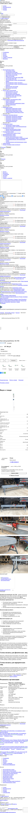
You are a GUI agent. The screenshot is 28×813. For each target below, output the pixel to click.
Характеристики (4, 380)
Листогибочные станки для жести (14, 82)
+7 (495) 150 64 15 (4, 18)
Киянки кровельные (11, 104)
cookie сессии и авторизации (8, 193)
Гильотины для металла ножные (14, 118)
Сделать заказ (4, 207)
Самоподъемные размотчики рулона (15, 112)
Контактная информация (9, 764)
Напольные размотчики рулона (13, 109)
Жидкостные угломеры (11, 93)
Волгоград (13, 302)
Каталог (2, 49)
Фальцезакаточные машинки (13, 94)
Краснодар (23, 300)
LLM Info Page (6, 792)
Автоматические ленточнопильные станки (16, 142)
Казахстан (6, 299)
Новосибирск (7, 300)
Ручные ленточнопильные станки (14, 137)
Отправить (16, 47)
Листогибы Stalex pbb (11, 78)
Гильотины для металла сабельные (14, 116)
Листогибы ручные (10, 71)
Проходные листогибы (11, 87)
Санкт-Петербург (22, 299)
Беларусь (11, 299)
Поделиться (15, 272)
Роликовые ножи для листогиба (13, 95)
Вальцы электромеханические (13, 130)
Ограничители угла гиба (12, 91)
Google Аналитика (17, 196)
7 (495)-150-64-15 (17, 675)
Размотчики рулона (7, 107)
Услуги (4, 53)
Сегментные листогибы (11, 72)
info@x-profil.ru (13, 676)
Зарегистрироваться (5, 27)
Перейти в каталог (4, 215)
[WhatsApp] (5, 373)
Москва (8, 147)
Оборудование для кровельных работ (12, 99)
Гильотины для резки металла (10, 115)
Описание (20, 380)
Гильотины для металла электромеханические (11, 121)
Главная (2, 312)
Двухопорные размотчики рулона (14, 111)
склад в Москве (16, 355)
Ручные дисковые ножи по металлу (11, 144)
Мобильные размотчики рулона (13, 108)
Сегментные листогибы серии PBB (14, 77)
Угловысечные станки (8, 131)
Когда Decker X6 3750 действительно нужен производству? (11, 708)
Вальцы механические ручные (13, 129)
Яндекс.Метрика (7, 196)
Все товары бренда (4, 351)
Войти (10, 25)
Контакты (5, 58)
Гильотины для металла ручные (13, 117)
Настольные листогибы (11, 75)
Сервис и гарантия (7, 57)
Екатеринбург (7, 302)
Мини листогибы (10, 76)
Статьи (4, 5)
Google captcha (21, 193)
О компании (6, 52)
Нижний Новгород (16, 300)
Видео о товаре (13, 380)
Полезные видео (7, 7)
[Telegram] (3, 373)
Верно (10, 3)
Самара (18, 302)
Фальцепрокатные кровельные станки (15, 103)
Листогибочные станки (8, 69)
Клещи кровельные (10, 100)
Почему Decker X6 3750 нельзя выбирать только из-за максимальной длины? (13, 711)
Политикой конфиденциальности (16, 40)
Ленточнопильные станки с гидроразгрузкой (17, 138)
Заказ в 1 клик (22, 360)
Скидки (5, 8)
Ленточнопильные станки (9, 135)
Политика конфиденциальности (8, 812)
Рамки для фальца (10, 102)
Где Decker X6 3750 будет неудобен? (10, 714)
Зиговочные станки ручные (12, 125)
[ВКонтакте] (1, 373)
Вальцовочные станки (8, 127)
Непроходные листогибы (12, 86)
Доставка (5, 56)
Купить (2, 67)
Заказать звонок (4, 255)
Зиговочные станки (7, 124)
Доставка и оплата (4, 382)
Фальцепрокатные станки (9, 134)
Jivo (5, 197)
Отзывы (5, 9)
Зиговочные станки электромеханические (16, 126)
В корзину (13, 360)
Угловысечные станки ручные (13, 133)
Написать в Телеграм (15, 475)
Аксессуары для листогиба (9, 90)
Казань (1, 302)
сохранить (3, 198)
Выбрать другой (4, 3)
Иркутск (2, 300)
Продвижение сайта (13, 808)
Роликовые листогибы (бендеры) (14, 73)
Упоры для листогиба (11, 96)
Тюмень (16, 299)
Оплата (4, 54)
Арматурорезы (6, 143)
